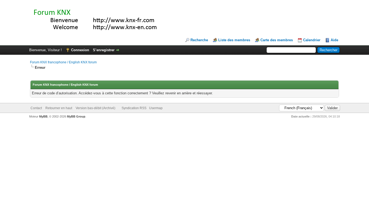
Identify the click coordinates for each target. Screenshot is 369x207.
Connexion (80, 50)
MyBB (43, 116)
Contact (36, 108)
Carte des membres (276, 40)
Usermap (156, 108)
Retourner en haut (58, 108)
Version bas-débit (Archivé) (95, 108)
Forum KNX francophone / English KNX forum (63, 62)
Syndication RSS (134, 108)
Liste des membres (234, 40)
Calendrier (311, 40)
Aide (334, 40)
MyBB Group (76, 116)
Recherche (199, 40)
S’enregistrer (104, 50)
